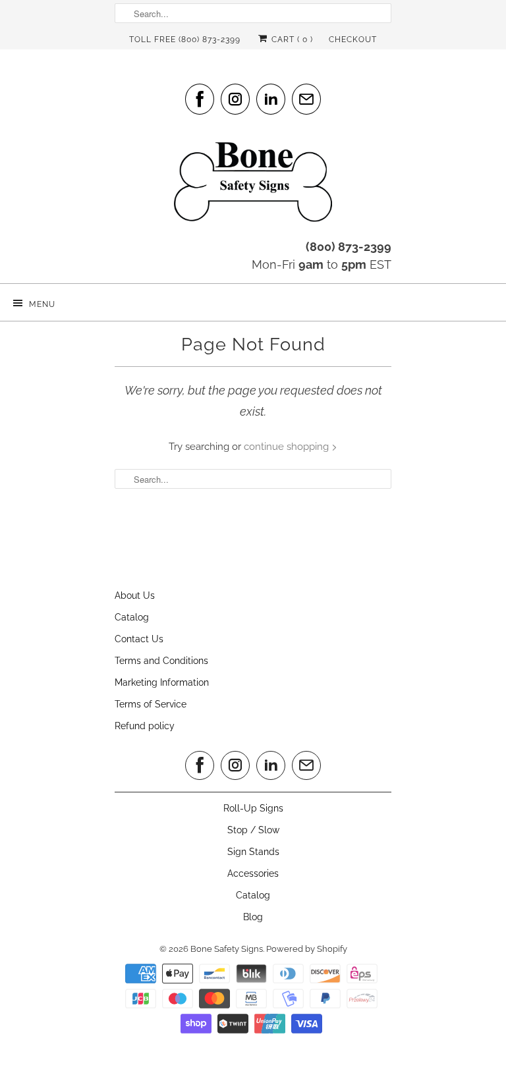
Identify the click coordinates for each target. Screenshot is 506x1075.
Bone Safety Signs (226, 949)
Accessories (253, 873)
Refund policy (145, 726)
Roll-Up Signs (253, 808)
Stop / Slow (253, 830)
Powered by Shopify (306, 949)
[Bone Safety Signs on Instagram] (235, 99)
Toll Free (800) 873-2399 (184, 39)
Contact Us (139, 639)
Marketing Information (162, 682)
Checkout (353, 39)
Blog (253, 917)
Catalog (132, 617)
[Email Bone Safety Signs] (306, 99)
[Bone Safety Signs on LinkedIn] (270, 99)
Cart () (291, 39)
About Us (135, 595)
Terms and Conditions (161, 660)
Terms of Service (150, 704)
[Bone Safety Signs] (253, 186)
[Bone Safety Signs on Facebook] (199, 99)
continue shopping (287, 447)
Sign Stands (253, 851)
